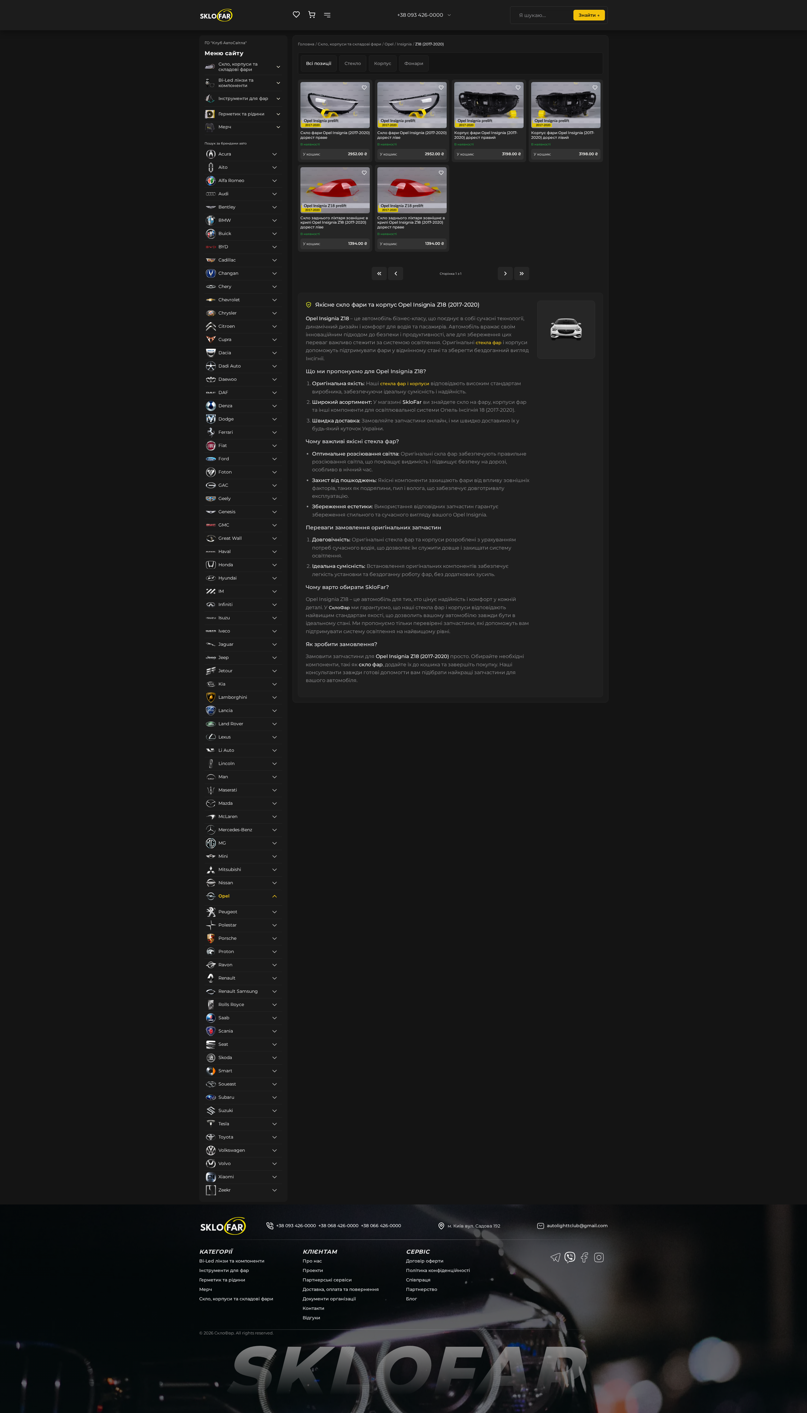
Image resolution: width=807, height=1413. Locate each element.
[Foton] (274, 472)
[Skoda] (274, 1058)
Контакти (313, 1308)
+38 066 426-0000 (381, 1225)
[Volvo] (274, 1164)
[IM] (274, 591)
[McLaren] (274, 817)
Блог (411, 1299)
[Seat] (274, 1044)
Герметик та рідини (222, 1280)
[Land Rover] (274, 724)
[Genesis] (274, 512)
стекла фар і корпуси (404, 383)
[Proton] (274, 952)
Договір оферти (425, 1261)
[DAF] (274, 393)
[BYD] (274, 247)
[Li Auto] (274, 750)
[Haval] (274, 552)
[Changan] (274, 273)
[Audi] (274, 194)
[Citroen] (274, 326)
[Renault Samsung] (274, 991)
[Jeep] (274, 658)
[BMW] (274, 220)
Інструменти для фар (224, 1270)
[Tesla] (274, 1124)
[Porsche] (274, 938)
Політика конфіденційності (438, 1270)
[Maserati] (274, 790)
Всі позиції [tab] (318, 63)
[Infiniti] (274, 605)
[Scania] (274, 1031)
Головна (306, 44)
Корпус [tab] (382, 63)
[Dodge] (274, 419)
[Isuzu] (274, 618)
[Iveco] (274, 631)
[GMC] (274, 525)
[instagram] (599, 1257)
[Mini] (274, 856)
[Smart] (274, 1071)
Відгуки (311, 1318)
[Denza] (274, 406)
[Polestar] (274, 925)
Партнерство (421, 1289)
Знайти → (589, 15)
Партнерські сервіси (327, 1280)
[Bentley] (274, 207)
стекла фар (489, 342)
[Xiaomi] (274, 1177)
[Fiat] (274, 446)
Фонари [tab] (413, 63)
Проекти (313, 1270)
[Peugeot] (274, 912)
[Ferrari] (274, 432)
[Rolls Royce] (274, 1005)
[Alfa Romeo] (274, 181)
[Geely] (274, 499)
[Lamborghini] (274, 697)
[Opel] (274, 896)
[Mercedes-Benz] (274, 830)
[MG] (274, 843)
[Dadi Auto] (274, 366)
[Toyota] (274, 1137)
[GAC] (274, 485)
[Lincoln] (274, 764)
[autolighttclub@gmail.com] (540, 1226)
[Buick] (274, 234)
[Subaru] (274, 1097)
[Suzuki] (274, 1111)
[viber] (570, 1257)
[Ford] (274, 459)
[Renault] (274, 978)
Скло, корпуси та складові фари (349, 44)
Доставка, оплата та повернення (341, 1289)
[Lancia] (274, 711)
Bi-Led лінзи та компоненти (231, 1261)
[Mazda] (274, 803)
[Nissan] (274, 883)
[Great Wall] (274, 538)
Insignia (404, 44)
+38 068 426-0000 (338, 1225)
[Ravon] (274, 965)
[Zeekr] (274, 1190)
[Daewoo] (274, 379)
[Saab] (274, 1018)
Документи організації (329, 1299)
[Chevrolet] (274, 300)
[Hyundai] (274, 578)
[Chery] (274, 287)
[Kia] (274, 684)
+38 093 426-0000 (296, 1225)
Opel (389, 44)
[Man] (274, 777)
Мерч (205, 1289)
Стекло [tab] (353, 63)
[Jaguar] (274, 644)
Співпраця (418, 1280)
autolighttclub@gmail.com (577, 1225)
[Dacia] (274, 353)
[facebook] (584, 1257)
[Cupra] (274, 340)
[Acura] (274, 154)
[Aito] (274, 167)
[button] (278, 67)
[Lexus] (274, 737)
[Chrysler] (274, 313)
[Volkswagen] (274, 1150)
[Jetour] (274, 671)
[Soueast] (274, 1084)
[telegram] (555, 1257)
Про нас (312, 1261)
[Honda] (274, 565)
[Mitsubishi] (274, 870)
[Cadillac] (274, 260)
